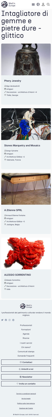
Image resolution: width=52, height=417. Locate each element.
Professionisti (26, 325)
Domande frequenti (26, 356)
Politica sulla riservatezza (26, 403)
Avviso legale (26, 398)
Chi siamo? (26, 347)
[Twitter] (2, 320)
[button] (33, 4)
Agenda (26, 334)
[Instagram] (9, 320)
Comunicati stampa (26, 351)
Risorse (26, 338)
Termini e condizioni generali (26, 394)
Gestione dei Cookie (26, 408)
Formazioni (26, 329)
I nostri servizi (26, 343)
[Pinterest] (13, 320)
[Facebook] (6, 320)
